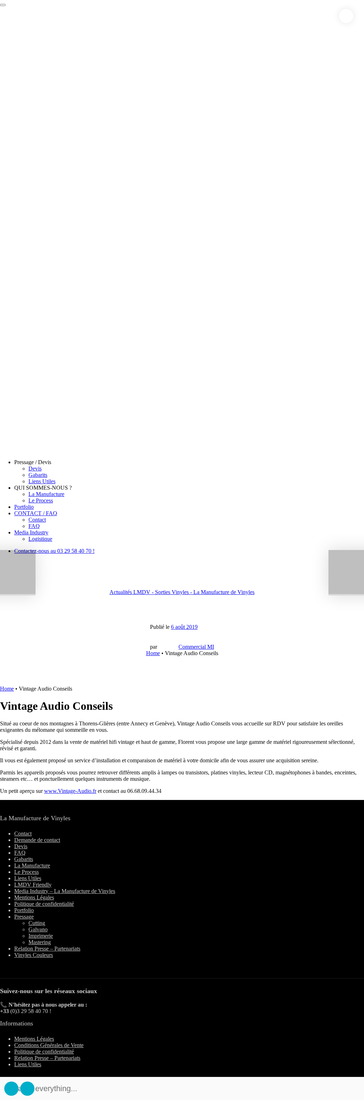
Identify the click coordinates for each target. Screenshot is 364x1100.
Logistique (40, 539)
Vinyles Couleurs (33, 955)
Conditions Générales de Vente (49, 1045)
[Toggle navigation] (3, 5)
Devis (35, 468)
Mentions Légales (34, 897)
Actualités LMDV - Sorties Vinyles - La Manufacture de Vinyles (182, 592)
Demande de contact (37, 840)
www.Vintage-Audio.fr (70, 791)
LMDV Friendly (33, 885)
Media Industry (31, 532)
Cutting (36, 923)
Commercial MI (196, 647)
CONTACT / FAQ (35, 513)
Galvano (38, 929)
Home (153, 653)
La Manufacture (46, 494)
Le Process (40, 500)
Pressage (24, 917)
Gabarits (37, 475)
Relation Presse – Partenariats (47, 949)
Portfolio (24, 507)
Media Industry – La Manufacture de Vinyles (64, 891)
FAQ (34, 526)
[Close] (346, 16)
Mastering (39, 942)
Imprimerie (40, 936)
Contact (37, 520)
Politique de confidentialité (44, 904)
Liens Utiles (41, 481)
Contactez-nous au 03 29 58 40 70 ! (54, 551)
